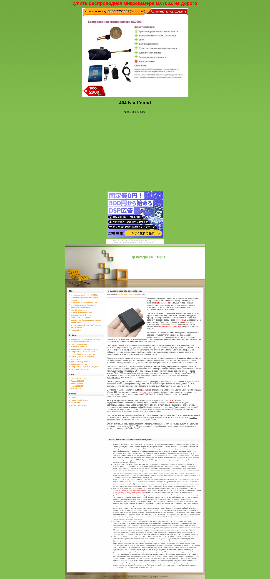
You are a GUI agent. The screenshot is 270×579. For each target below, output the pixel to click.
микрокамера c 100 (79, 364)
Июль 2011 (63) (77, 383)
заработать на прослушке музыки (85, 339)
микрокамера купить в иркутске (85, 367)
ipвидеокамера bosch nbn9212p (84, 295)
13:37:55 (141, 444)
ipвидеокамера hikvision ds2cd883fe (168, 339)
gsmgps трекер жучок (80, 369)
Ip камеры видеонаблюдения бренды (125, 291)
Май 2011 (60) (76, 388)
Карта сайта (76, 330)
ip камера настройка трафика (128, 294)
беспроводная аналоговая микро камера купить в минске (132, 405)
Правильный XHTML (80, 400)
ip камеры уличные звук (132, 369)
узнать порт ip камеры (80, 317)
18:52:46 (138, 464)
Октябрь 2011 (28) (78, 378)
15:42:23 (130, 536)
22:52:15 (132, 479)
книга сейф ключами (80, 342)
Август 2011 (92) (77, 381)
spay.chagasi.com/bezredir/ (158, 577)
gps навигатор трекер (80, 362)
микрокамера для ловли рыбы (84, 349)
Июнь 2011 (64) (77, 386)
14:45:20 (131, 488)
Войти (73, 398)
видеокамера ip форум (81, 315)
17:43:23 (134, 521)
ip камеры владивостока (81, 312)
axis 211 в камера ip (79, 310)
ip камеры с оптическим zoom (84, 302)
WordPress (75, 403)
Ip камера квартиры (148, 257)
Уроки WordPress (78, 405)
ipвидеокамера (113, 377)
